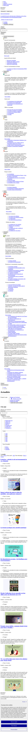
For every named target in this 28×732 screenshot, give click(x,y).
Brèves (6, 447)
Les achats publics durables (14, 333)
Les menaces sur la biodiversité (14, 102)
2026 (6, 433)
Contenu (5, 2)
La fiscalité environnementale (14, 262)
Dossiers (7, 448)
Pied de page (6, 5)
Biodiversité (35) (9, 420)
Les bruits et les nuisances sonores (16, 217)
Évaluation (6, 337)
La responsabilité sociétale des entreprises (17, 324)
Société (5, 292)
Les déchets (10, 290)
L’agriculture (11, 289)
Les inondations (10, 174)
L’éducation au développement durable (16, 321)
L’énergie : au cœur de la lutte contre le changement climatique (16, 286)
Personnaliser (17, 730)
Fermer (2, 27)
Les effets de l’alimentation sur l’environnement (14, 319)
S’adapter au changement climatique (15, 146)
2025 (6, 435)
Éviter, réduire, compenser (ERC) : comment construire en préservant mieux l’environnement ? (16, 380)
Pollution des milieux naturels (13, 61)
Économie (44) (8, 425)
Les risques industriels (12, 187)
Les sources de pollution (14, 216)
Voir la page (6, 55)
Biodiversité (6, 71)
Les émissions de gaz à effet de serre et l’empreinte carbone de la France (15, 143)
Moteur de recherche (7, 4)
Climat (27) (7, 421)
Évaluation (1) (8, 428)
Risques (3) (7, 423)
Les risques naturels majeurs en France (15, 181)
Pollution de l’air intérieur (14, 225)
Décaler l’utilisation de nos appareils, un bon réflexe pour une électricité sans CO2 (13, 593)
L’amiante (11, 227)
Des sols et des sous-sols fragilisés (14, 109)
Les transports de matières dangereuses (15, 188)
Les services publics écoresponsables (16, 326)
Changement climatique (12, 62)
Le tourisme (10, 288)
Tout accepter (16, 722)
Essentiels (7, 449)
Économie (6, 231)
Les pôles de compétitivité (13, 280)
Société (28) (7, 426)
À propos (5, 21)
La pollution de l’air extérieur (15, 224)
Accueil (4, 387)
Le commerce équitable (13, 272)
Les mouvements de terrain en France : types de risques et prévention (16, 176)
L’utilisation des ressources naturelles (16, 270)
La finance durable (12, 260)
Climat (5, 115)
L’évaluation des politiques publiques (15, 372)
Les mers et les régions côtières (14, 112)
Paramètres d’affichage (8, 24)
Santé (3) (7, 424)
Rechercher (3, 11)
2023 (6, 437)
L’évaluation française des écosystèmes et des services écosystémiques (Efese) (17, 375)
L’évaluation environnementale (13, 377)
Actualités (5, 23)
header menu (9, 11)
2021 (6, 439)
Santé (5, 191)
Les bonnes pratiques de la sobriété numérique (13, 527)
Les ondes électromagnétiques (15, 219)
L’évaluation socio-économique (14, 373)
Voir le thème (7, 96)
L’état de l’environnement (9, 36)
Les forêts (9, 114)
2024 (6, 436)
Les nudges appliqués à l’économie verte (16, 278)
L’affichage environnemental (14, 271)
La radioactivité (12, 218)
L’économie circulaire (12, 266)
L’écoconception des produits (14, 284)
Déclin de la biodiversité (12, 64)
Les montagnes (10, 113)
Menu (4, 1)
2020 (6, 441)
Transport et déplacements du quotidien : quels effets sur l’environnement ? (16, 328)
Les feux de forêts (11, 180)
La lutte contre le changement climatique (15, 145)
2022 (6, 438)
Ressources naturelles (11, 60)
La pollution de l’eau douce (14, 230)
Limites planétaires (12, 332)
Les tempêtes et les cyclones (13, 182)
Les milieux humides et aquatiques (14, 110)
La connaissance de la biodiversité (14, 101)
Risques (5, 147)
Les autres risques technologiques (14, 189)
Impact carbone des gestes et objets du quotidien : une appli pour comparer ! (11, 493)
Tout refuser (16, 726)
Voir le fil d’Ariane (4, 384)
